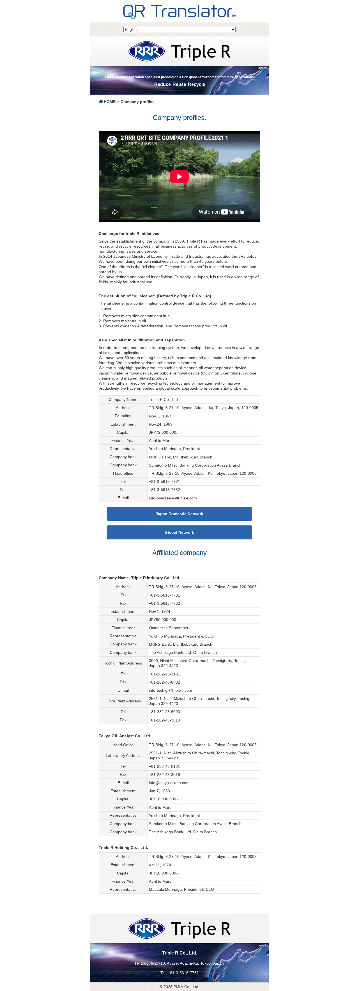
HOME (110, 101)
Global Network (179, 532)
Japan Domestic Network (179, 514)
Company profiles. (138, 101)
